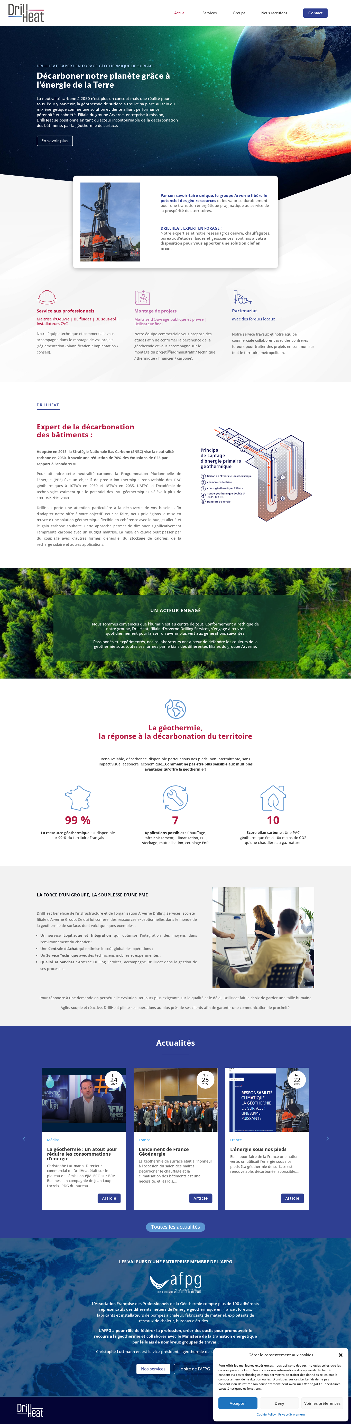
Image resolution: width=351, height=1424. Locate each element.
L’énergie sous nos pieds (167, 1149)
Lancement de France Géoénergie (72, 1151)
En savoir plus (54, 141)
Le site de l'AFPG (194, 1369)
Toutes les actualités (175, 1226)
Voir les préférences (322, 1403)
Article (109, 1198)
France (53, 1139)
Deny (279, 1403)
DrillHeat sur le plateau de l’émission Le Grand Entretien (264, 1151)
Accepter (238, 1403)
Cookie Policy (266, 1414)
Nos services (153, 1369)
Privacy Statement (291, 1414)
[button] (340, 1355)
